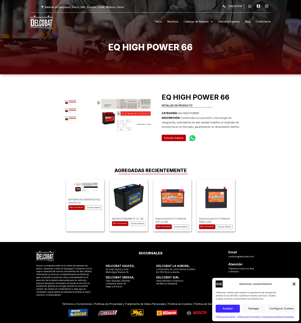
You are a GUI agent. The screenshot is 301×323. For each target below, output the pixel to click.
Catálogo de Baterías (196, 21)
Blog (247, 21)
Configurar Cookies (281, 308)
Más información (77, 207)
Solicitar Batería (93, 207)
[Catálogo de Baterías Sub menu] (211, 21)
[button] (294, 284)
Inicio (159, 21)
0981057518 (235, 6)
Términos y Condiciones (77, 304)
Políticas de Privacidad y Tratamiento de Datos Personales (265, 316)
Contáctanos (263, 21)
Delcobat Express (229, 21)
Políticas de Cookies (226, 316)
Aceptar (228, 308)
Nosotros (172, 21)
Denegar (253, 308)
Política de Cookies (180, 304)
